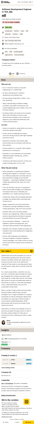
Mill (10, 12)
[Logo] (5, 2)
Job (13, 73)
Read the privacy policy (7, 416)
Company (22, 73)
